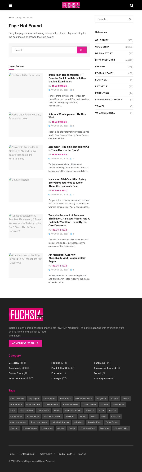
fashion (104, 404)
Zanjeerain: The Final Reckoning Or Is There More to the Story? (68, 148)
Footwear (102, 79)
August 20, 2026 (59, 234)
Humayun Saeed (73, 410)
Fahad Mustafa (70, 404)
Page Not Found (25, 17)
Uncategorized (105, 112)
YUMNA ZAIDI (121, 428)
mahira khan (33, 416)
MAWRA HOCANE (52, 416)
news (104, 416)
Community (102, 46)
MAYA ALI (71, 416)
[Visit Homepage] (71, 5)
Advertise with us (25, 343)
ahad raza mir (17, 398)
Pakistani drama (39, 422)
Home (11, 17)
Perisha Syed (59, 190)
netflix (94, 416)
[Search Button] (131, 5)
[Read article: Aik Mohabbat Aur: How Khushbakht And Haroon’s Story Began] (26, 265)
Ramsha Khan (94, 422)
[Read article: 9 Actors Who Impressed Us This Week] (26, 125)
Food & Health (104, 73)
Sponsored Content (108, 99)
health (57, 410)
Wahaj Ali (104, 428)
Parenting (102, 93)
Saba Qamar (112, 422)
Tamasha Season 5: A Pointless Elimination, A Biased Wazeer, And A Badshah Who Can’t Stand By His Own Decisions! (69, 220)
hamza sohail (26, 410)
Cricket (114, 398)
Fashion (100, 66)
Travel (99, 106)
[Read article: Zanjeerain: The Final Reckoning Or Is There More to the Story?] (26, 157)
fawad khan (118, 404)
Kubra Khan (16, 416)
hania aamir (44, 410)
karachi (113, 410)
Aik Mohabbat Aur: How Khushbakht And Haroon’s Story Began (67, 258)
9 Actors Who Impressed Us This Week (67, 115)
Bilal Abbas (65, 398)
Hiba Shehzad (59, 230)
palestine (78, 422)
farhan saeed (89, 404)
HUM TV (90, 410)
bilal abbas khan (84, 398)
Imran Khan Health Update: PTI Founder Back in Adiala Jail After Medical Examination (67, 78)
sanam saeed (30, 428)
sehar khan (47, 428)
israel (101, 410)
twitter (72, 428)
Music (83, 416)
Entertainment (105, 60)
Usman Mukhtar (88, 428)
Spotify (60, 428)
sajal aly (14, 428)
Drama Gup (16, 404)
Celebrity (102, 40)
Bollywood (101, 398)
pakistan (115, 416)
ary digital (34, 398)
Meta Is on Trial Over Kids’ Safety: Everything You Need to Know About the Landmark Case (67, 182)
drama (126, 398)
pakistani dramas (60, 422)
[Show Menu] (10, 5)
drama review (33, 404)
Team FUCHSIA (59, 86)
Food (12, 410)
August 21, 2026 (59, 90)
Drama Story (104, 53)
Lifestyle (101, 86)
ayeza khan (49, 398)
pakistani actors (18, 422)
